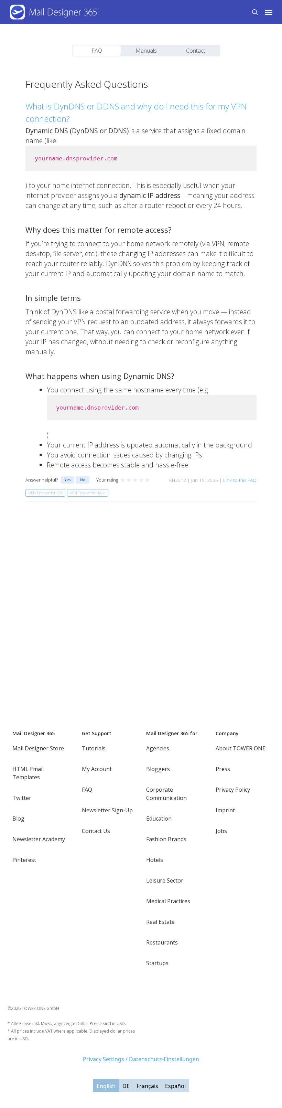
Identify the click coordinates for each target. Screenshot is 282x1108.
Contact (195, 50)
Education (159, 818)
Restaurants (162, 942)
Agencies (157, 748)
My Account (97, 769)
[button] (268, 12)
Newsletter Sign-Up (107, 810)
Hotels (154, 860)
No (82, 479)
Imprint (225, 810)
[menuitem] (106, 1085)
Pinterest (24, 860)
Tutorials (94, 748)
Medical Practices (168, 901)
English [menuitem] (106, 1086)
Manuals (146, 50)
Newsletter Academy (38, 839)
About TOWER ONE (240, 748)
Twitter (21, 798)
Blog (18, 818)
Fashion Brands (166, 839)
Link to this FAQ (240, 480)
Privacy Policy (233, 789)
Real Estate (160, 922)
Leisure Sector (164, 880)
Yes (67, 479)
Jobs (221, 831)
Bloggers (158, 769)
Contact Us (96, 831)
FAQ (96, 50)
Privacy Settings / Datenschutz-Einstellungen (141, 1059)
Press (223, 769)
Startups (157, 963)
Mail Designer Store (38, 748)
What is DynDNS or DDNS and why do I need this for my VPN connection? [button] (136, 112)
